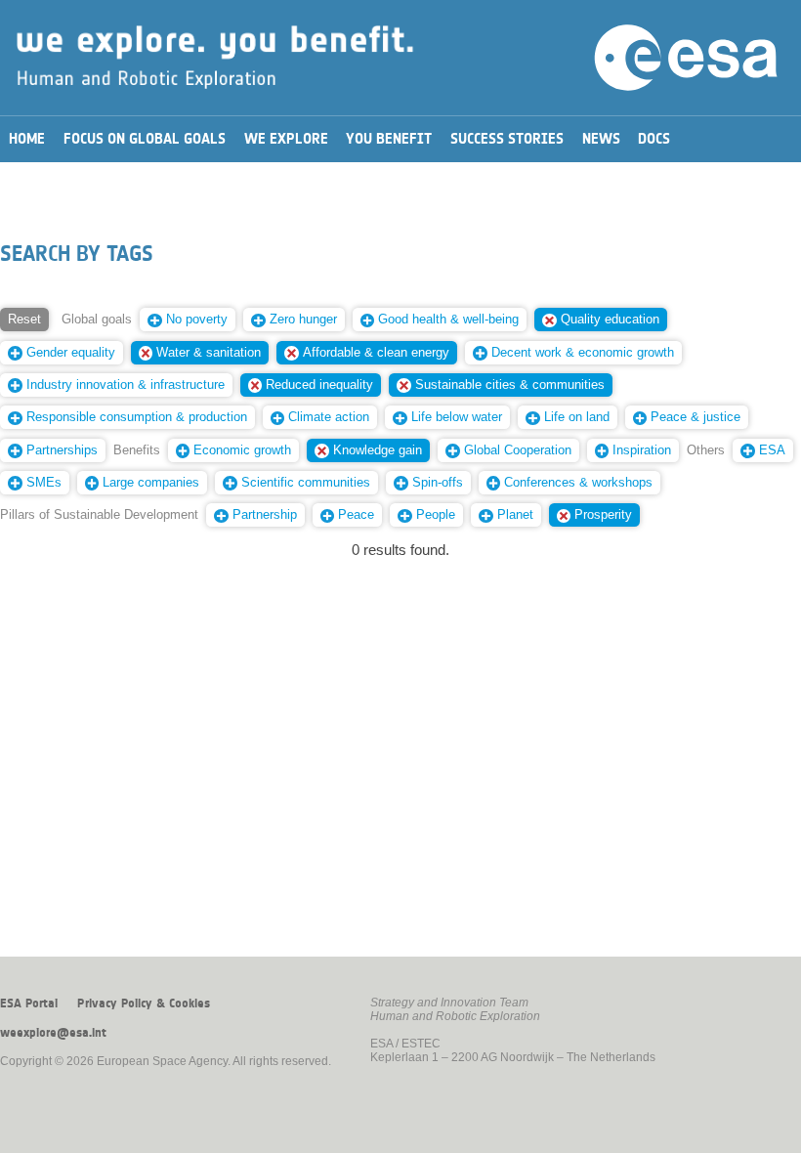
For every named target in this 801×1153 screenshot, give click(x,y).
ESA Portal (29, 1003)
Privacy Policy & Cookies (143, 1003)
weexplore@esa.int (53, 1033)
